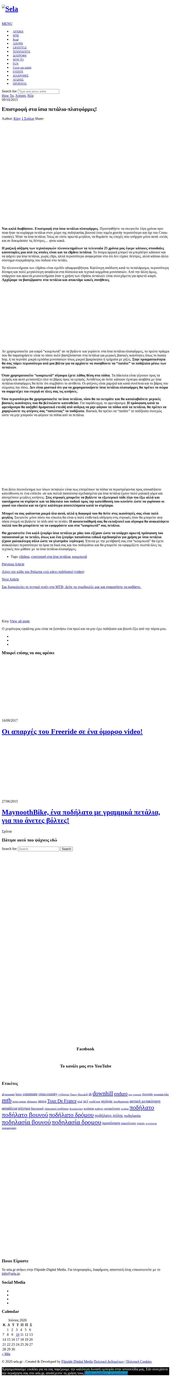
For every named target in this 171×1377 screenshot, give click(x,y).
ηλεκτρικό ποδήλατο (57, 1108)
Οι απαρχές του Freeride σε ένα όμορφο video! (72, 731)
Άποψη (20, 96)
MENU (7, 24)
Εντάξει (89, 1373)
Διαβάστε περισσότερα (111, 1373)
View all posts (20, 621)
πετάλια (125, 1109)
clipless (24, 556)
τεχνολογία (151, 1123)
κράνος (99, 1108)
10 (17, 1334)
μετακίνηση (112, 1108)
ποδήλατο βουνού (25, 1114)
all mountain (8, 1094)
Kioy (17, 118)
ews (130, 1094)
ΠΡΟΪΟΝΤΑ (20, 83)
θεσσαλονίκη (76, 1109)
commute (30, 1094)
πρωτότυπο (128, 1123)
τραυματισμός (9, 1128)
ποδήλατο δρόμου (71, 1114)
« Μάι (6, 1354)
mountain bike (161, 1094)
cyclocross (63, 1094)
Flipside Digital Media (77, 1361)
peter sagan (19, 1101)
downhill (103, 1093)
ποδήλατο (142, 1107)
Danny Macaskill (79, 1094)
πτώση (141, 1123)
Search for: (9, 91)
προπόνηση (111, 1123)
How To (8, 96)
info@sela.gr (11, 1273)
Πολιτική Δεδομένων (109, 1361)
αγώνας (107, 1101)
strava (42, 1101)
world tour (94, 1101)
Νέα (30, 96)
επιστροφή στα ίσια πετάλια (50, 556)
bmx (19, 1094)
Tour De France (62, 1100)
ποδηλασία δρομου (76, 1122)
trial (79, 1101)
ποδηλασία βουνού (26, 1122)
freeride (147, 1094)
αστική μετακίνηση (145, 1101)
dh (90, 1094)
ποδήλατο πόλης (109, 1115)
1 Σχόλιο (28, 118)
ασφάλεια (9, 1108)
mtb (7, 1100)
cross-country (48, 1094)
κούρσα (89, 1108)
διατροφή (37, 1108)
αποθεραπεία (121, 1101)
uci (85, 1101)
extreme (137, 1094)
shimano (32, 1101)
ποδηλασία (132, 1116)
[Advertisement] (85, 886)
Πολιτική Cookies (139, 1361)
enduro (121, 1093)
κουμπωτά (79, 556)
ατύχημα (24, 1108)
